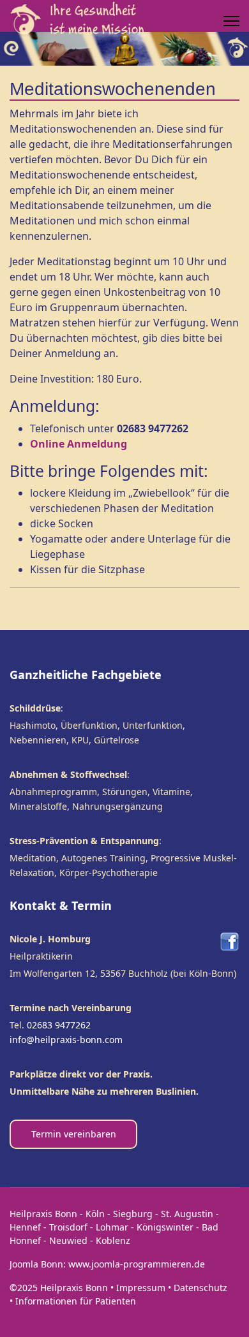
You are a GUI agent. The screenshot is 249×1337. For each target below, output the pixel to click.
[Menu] (231, 21)
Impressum (140, 1288)
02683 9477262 (59, 1025)
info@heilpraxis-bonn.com (66, 1040)
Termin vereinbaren (73, 1134)
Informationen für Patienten (75, 1301)
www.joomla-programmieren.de (136, 1264)
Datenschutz (200, 1288)
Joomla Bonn (36, 1264)
